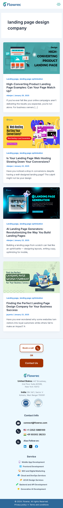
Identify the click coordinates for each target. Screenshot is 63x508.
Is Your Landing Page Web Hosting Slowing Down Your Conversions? (28, 159)
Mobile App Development (33, 462)
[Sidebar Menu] (59, 4)
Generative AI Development (33, 489)
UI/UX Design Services (33, 480)
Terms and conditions (39, 505)
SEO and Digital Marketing (33, 471)
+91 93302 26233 (36, 434)
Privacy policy (20, 505)
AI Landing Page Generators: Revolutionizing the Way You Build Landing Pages (28, 232)
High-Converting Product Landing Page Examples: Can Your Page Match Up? (30, 87)
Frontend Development (33, 466)
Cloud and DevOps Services (33, 475)
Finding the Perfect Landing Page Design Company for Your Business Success (29, 306)
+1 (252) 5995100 (36, 430)
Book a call (28, 348)
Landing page (12, 79)
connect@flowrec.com (35, 423)
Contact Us (31, 363)
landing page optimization (31, 79)
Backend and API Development (33, 484)
